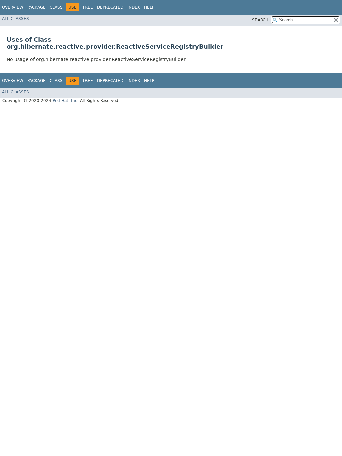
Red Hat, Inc (65, 100)
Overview (12, 7)
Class (56, 7)
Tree (87, 7)
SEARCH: (261, 20)
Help (149, 7)
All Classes (15, 18)
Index (133, 7)
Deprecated (110, 7)
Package (36, 7)
